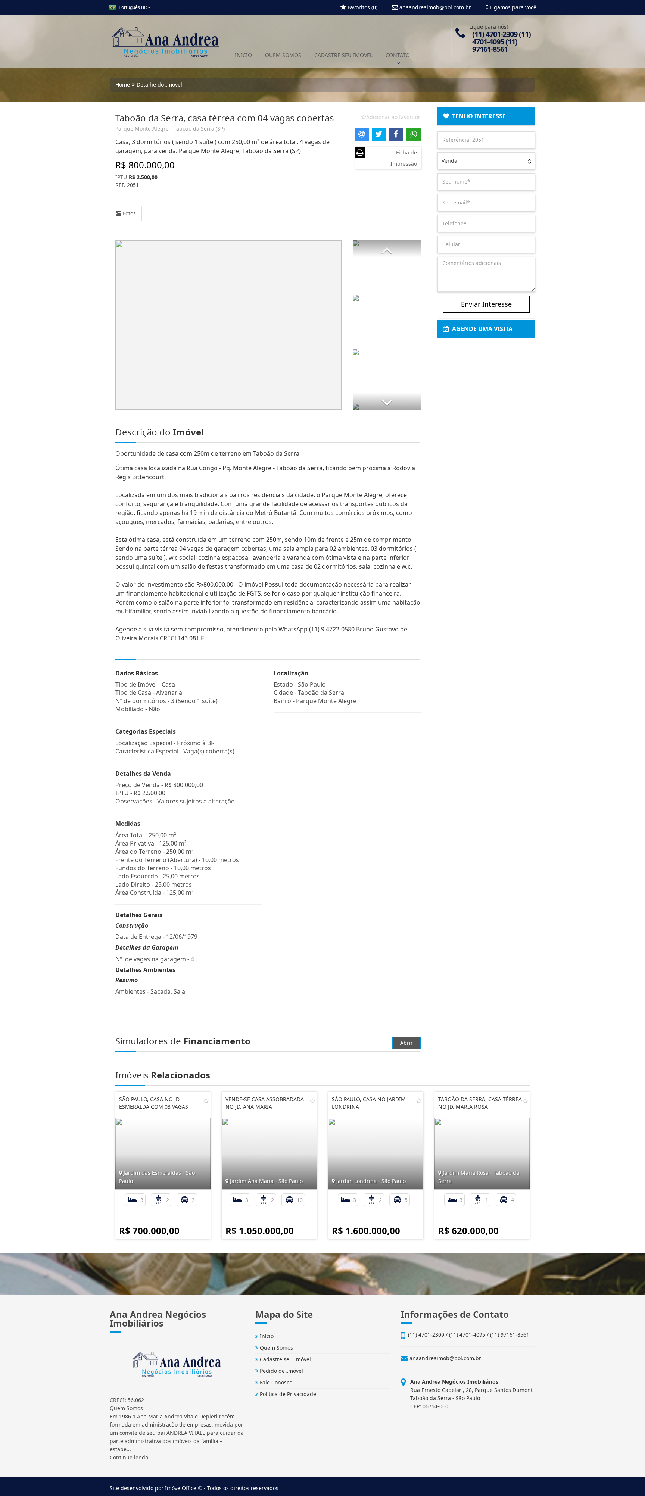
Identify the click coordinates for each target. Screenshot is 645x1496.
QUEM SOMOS (283, 55)
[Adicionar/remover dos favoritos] (206, 1101)
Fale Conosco (275, 1382)
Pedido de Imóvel (280, 1370)
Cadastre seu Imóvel (284, 1359)
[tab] (486, 116)
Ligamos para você (512, 7)
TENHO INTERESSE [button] (477, 116)
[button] (387, 248)
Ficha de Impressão (403, 158)
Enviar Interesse (486, 304)
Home (122, 84)
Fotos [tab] (128, 213)
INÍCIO (243, 55)
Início (266, 1336)
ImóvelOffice (180, 1488)
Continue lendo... (131, 1457)
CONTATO (398, 55)
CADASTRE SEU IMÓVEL (343, 55)
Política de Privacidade (287, 1393)
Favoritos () (361, 7)
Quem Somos (275, 1347)
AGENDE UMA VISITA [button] (480, 329)
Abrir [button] (406, 1042)
